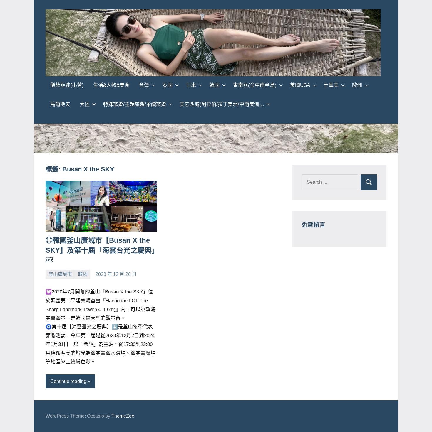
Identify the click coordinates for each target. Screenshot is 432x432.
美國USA (300, 85)
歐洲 (357, 85)
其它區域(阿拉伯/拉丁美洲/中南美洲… (222, 104)
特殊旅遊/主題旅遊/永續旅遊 (134, 104)
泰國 (168, 85)
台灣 (144, 85)
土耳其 (331, 85)
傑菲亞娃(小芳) (67, 85)
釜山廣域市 (60, 274)
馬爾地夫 (60, 104)
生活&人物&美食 (111, 85)
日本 (191, 85)
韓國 (215, 85)
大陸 (85, 104)
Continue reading (68, 381)
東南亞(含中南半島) (255, 85)
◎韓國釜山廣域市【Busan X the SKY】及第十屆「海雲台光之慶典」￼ (100, 250)
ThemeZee (122, 416)
